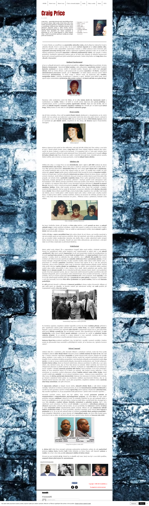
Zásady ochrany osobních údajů (83, 503)
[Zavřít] (147, 503)
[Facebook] (72, 487)
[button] (44, 3)
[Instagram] (76, 487)
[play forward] (106, 470)
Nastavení (133, 503)
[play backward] (42, 470)
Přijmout (142, 503)
